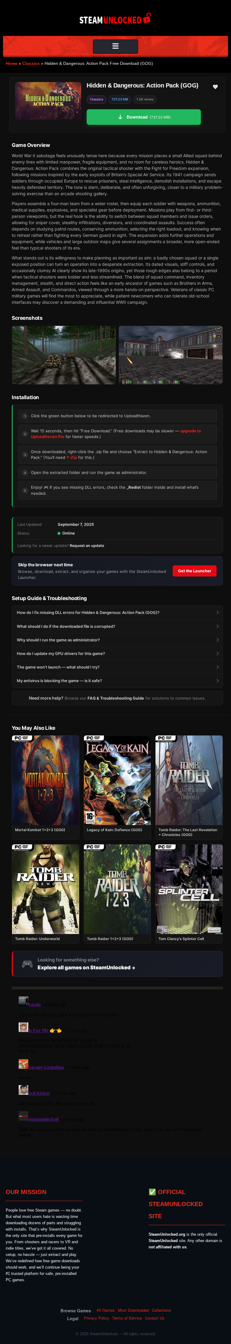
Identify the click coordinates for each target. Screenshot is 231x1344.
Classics (31, 63)
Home (11, 63)
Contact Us (155, 1318)
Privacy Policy (96, 1318)
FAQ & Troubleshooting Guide (116, 698)
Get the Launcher (194, 570)
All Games (106, 1310)
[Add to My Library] (215, 87)
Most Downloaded (133, 1310)
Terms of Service (127, 1318)
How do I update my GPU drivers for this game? (61, 653)
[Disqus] (117, 1069)
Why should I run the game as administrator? (58, 639)
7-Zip (71, 457)
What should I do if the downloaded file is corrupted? (66, 626)
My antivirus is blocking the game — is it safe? (59, 680)
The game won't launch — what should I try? (58, 667)
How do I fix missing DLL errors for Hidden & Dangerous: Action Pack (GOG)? (88, 612)
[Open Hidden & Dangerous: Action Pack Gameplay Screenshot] (171, 355)
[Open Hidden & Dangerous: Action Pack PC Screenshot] (64, 355)
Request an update (87, 545)
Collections (161, 1310)
